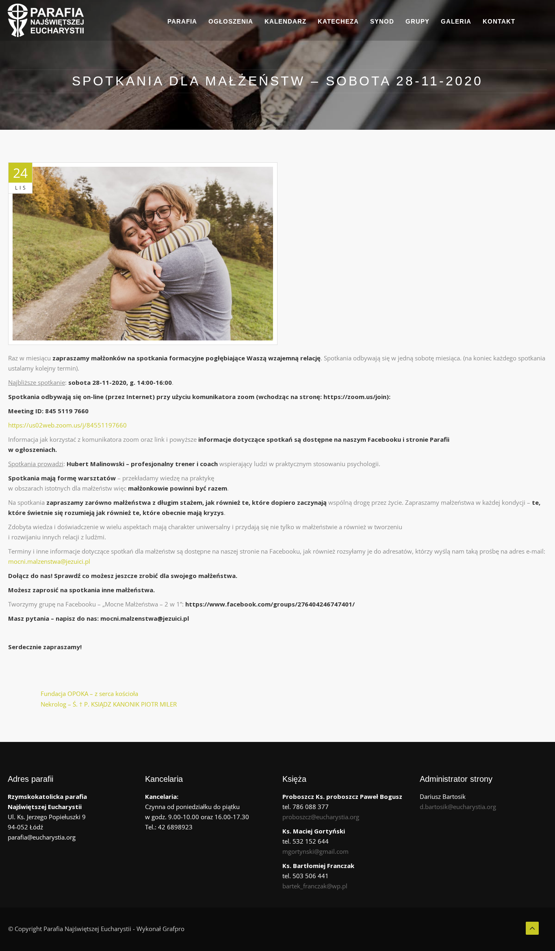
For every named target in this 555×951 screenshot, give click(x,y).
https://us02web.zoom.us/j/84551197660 (67, 425)
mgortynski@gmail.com (315, 851)
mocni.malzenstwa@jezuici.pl (49, 561)
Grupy (417, 21)
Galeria (456, 21)
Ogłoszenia (230, 21)
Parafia (182, 21)
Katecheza (338, 21)
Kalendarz (285, 21)
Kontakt (499, 21)
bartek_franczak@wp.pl (314, 886)
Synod (382, 21)
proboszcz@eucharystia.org (320, 817)
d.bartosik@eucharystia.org (458, 807)
